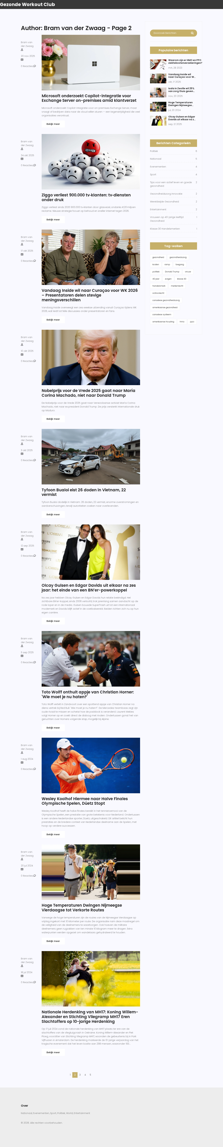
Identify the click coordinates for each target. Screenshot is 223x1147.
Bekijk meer (53, 124)
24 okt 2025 (27, 155)
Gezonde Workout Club (27, 4)
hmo (182, 321)
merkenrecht (177, 285)
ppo (192, 321)
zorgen (168, 278)
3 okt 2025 (27, 450)
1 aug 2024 (27, 759)
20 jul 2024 (27, 865)
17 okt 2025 (27, 250)
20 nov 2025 (28, 56)
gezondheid (158, 257)
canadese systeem (161, 314)
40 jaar (155, 278)
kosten (155, 264)
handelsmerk (158, 285)
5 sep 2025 (27, 652)
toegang (180, 264)
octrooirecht (158, 293)
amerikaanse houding (163, 321)
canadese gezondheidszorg (166, 300)
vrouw (188, 271)
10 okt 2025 (27, 351)
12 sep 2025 (27, 545)
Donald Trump (172, 271)
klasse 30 (181, 278)
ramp (167, 264)
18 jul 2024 (26, 972)
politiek (155, 271)
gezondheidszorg (178, 257)
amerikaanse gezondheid (164, 307)
